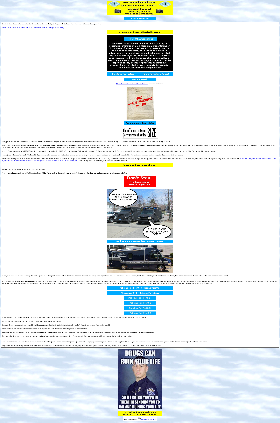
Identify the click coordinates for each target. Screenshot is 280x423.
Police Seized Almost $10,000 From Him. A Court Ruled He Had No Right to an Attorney (33, 28)
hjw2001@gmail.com (148, 419)
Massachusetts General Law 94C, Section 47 (132, 84)
